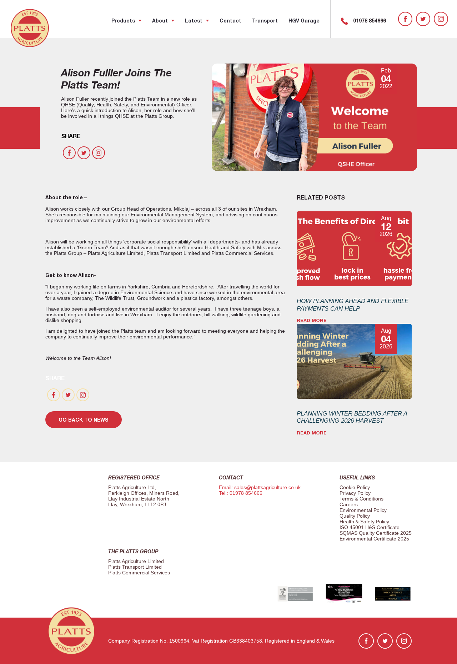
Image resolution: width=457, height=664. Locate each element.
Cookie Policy (355, 487)
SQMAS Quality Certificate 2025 (376, 533)
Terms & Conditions (361, 499)
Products (123, 20)
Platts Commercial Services (139, 572)
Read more (312, 320)
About (160, 20)
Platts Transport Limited (135, 567)
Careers (349, 504)
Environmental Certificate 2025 (374, 539)
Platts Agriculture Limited (136, 561)
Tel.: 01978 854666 (240, 493)
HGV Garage (304, 20)
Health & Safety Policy (364, 521)
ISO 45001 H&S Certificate (370, 527)
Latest (193, 20)
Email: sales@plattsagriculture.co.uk (260, 487)
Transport (265, 20)
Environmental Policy (363, 510)
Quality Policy (355, 516)
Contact (230, 20)
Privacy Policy (355, 493)
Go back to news (84, 420)
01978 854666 (369, 20)
